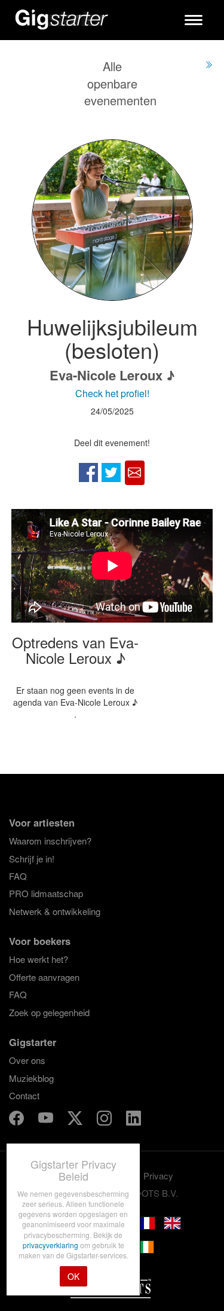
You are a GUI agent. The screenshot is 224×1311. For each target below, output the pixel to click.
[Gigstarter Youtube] (47, 1120)
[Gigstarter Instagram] (105, 1120)
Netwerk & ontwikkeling (54, 911)
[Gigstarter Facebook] (17, 1120)
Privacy (158, 1175)
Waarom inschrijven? (50, 840)
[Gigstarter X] (76, 1120)
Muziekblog (31, 1078)
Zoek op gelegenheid (49, 1012)
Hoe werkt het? (38, 959)
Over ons (27, 1060)
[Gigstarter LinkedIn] (133, 1120)
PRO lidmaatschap (46, 893)
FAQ (18, 876)
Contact (24, 1095)
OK (73, 1276)
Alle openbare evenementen (120, 83)
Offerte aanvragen (44, 977)
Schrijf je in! (31, 858)
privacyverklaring (51, 1245)
